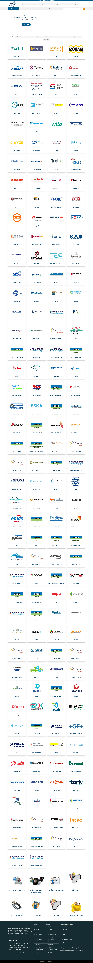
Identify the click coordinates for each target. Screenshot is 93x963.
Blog (36, 4)
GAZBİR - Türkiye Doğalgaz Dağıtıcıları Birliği (19, 952)
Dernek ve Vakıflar (31, 36)
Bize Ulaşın (41, 4)
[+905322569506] (49, 8)
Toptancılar (78, 36)
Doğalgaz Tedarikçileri (44, 36)
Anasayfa (25, 4)
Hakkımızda (31, 4)
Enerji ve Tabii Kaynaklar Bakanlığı (17, 945)
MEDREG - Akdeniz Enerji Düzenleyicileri (18, 947)
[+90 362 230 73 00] (46, 8)
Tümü (13, 36)
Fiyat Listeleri (67, 4)
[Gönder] (84, 9)
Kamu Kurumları (69, 36)
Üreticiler (46, 39)
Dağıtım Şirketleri (20, 36)
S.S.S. (51, 4)
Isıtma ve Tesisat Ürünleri (14, 954)
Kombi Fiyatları (75, 4)
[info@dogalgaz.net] (43, 8)
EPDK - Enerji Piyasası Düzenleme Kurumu (19, 943)
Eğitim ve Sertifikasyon (58, 36)
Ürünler (46, 4)
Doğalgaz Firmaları (58, 4)
